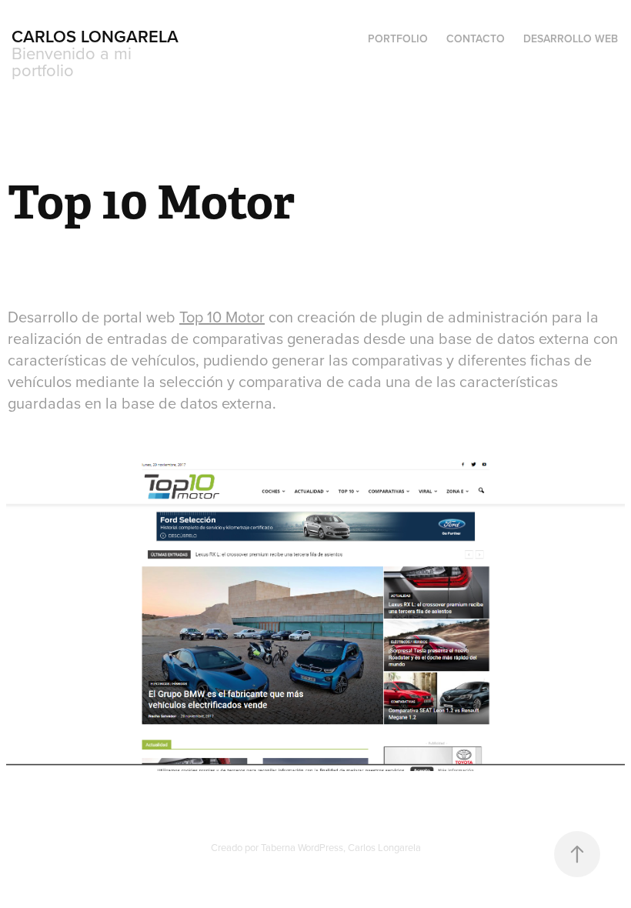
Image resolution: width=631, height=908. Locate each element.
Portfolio (398, 38)
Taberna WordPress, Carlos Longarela (341, 847)
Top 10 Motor (222, 316)
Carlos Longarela (95, 36)
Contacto (475, 38)
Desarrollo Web (570, 38)
